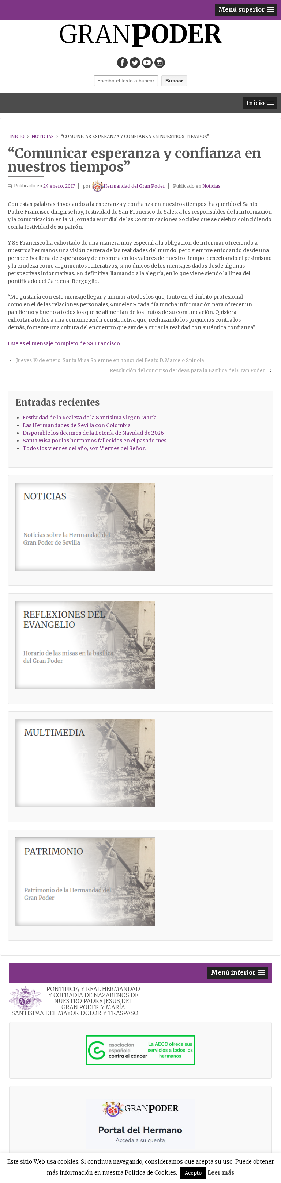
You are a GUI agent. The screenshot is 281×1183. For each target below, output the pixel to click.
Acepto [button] (193, 1173)
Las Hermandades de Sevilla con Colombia (77, 425)
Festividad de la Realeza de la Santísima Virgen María (90, 417)
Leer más (220, 1172)
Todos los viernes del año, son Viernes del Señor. (84, 448)
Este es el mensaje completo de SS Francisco (64, 343)
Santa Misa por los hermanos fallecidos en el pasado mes (94, 440)
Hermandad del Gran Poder (134, 186)
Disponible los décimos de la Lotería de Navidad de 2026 (93, 433)
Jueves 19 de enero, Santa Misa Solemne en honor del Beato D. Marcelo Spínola (110, 360)
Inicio (17, 136)
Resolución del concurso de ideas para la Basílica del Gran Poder (187, 371)
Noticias (42, 136)
